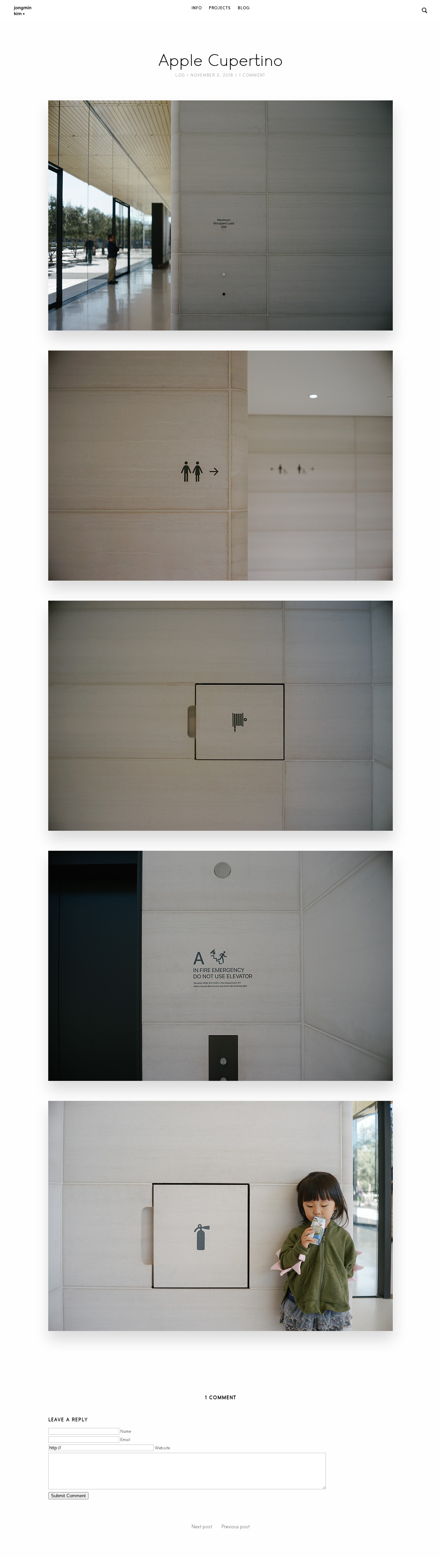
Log (180, 75)
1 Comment (252, 75)
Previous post (236, 1527)
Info (197, 8)
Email (125, 1439)
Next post (202, 1527)
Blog (244, 8)
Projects (220, 8)
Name (125, 1431)
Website (162, 1447)
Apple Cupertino (220, 60)
